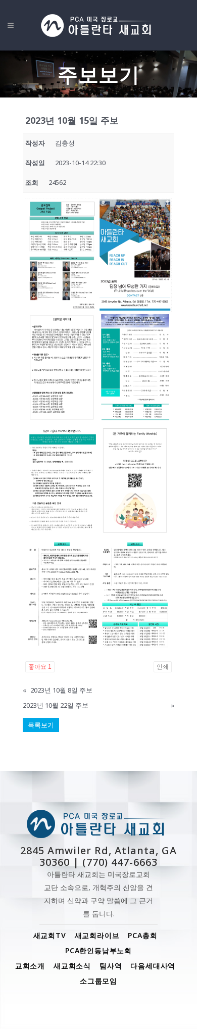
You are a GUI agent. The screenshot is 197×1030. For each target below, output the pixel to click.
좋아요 (40, 666)
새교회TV (49, 935)
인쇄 (163, 666)
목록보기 (41, 724)
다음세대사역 (152, 965)
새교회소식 (72, 965)
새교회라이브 (97, 935)
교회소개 (30, 965)
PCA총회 (142, 935)
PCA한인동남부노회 (98, 950)
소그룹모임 (98, 981)
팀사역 (111, 965)
